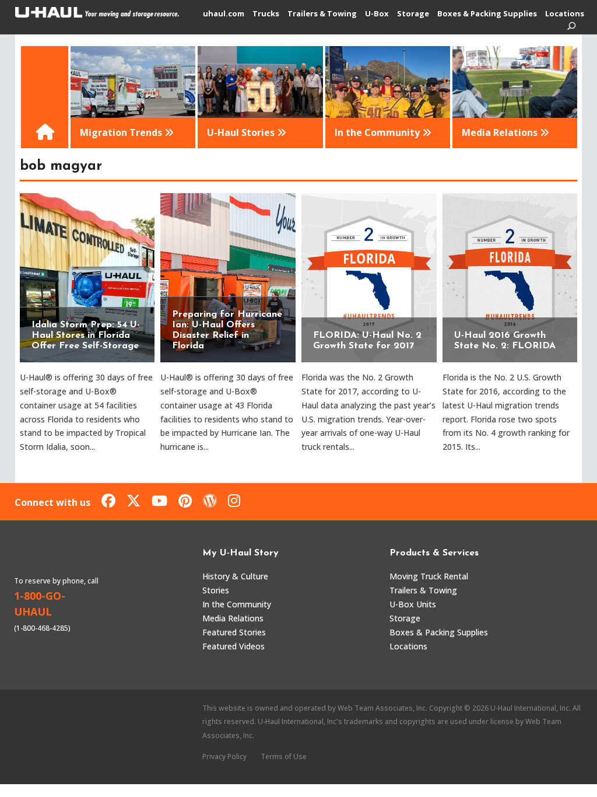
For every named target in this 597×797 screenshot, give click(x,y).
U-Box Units (412, 604)
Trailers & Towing (322, 14)
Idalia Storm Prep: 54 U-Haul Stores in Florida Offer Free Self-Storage (85, 335)
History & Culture (235, 576)
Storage (413, 14)
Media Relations (233, 618)
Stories (215, 590)
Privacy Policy (224, 756)
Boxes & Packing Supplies (487, 14)
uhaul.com (223, 14)
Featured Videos (233, 646)
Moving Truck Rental (428, 576)
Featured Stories (234, 632)
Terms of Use (284, 756)
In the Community (236, 604)
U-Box (377, 14)
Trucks (265, 14)
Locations (564, 14)
